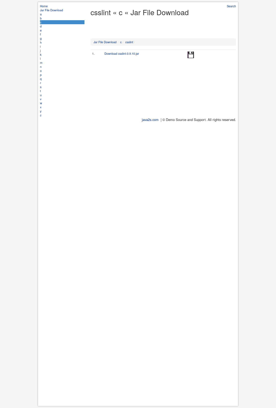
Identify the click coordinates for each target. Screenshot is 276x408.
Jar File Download (51, 10)
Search (231, 6)
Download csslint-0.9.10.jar (121, 54)
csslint (129, 42)
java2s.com (150, 119)
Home (44, 6)
